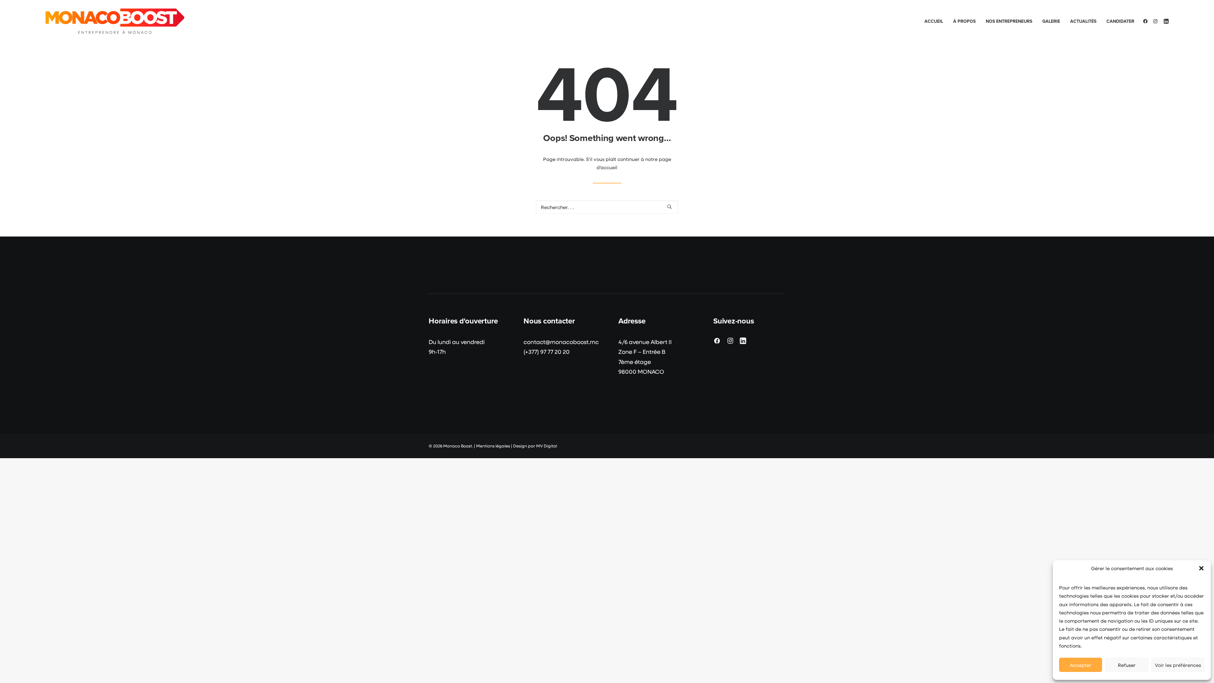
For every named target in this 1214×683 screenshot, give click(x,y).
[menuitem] (933, 21)
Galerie (1051, 21)
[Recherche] (607, 207)
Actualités (1083, 21)
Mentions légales (493, 445)
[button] (1201, 568)
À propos (964, 21)
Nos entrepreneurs (1009, 21)
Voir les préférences (1178, 665)
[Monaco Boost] (115, 21)
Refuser (1127, 665)
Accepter (1080, 665)
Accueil (933, 21)
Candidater (1120, 21)
